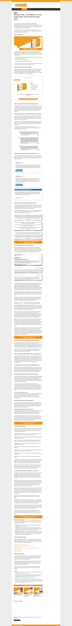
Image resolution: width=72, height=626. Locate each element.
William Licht (16, 20)
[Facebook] (56, 1)
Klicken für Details (26, 573)
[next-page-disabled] (15, 597)
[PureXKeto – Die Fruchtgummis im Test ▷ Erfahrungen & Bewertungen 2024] (18, 590)
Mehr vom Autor (31, 585)
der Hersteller (28, 520)
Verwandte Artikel (25, 585)
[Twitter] (57, 1)
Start (14, 11)
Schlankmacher (17, 11)
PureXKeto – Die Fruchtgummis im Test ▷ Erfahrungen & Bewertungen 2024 (18, 595)
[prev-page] (14, 597)
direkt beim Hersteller (35, 499)
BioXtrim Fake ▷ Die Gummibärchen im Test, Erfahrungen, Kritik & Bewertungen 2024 (28, 595)
